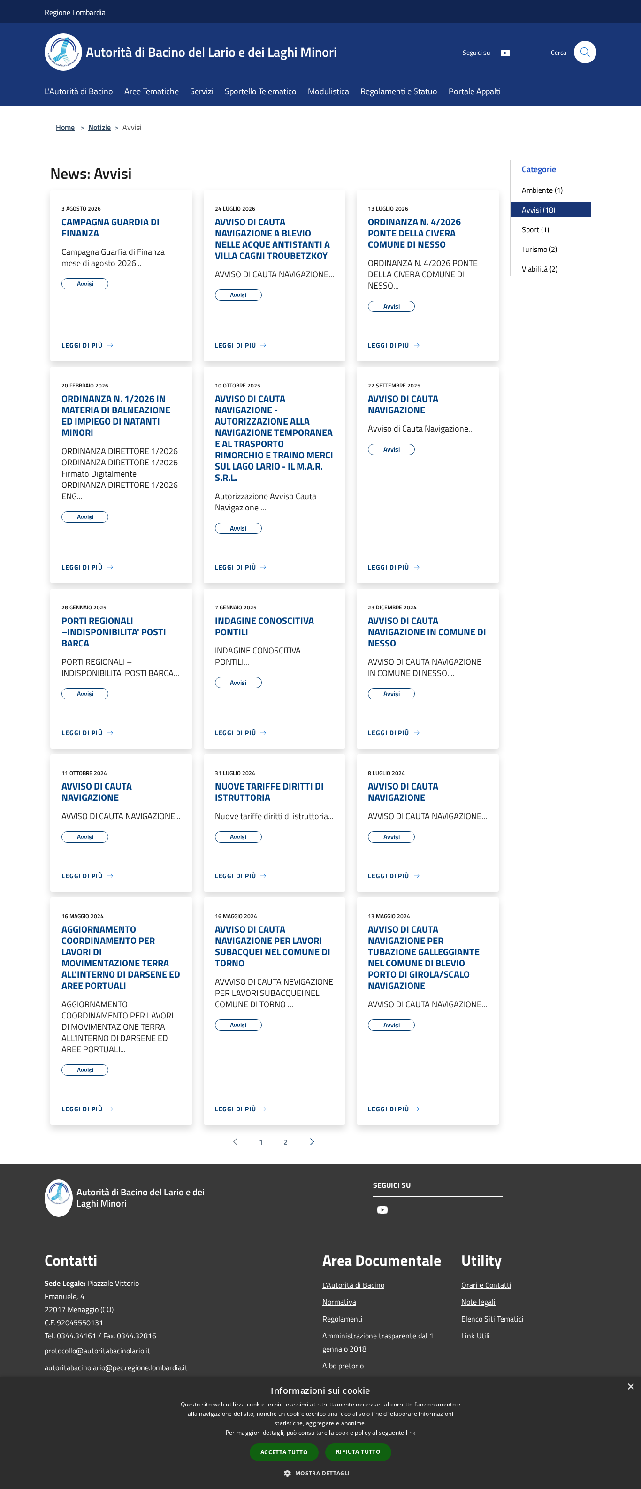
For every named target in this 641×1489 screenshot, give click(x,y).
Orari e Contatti (486, 1285)
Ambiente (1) (542, 190)
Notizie (99, 127)
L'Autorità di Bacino (353, 1285)
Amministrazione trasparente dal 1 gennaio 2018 (378, 1342)
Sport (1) (535, 229)
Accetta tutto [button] (284, 1452)
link (410, 1432)
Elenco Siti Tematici (492, 1318)
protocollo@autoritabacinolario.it (97, 1350)
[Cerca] (585, 52)
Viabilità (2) (539, 268)
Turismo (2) (539, 249)
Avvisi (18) (538, 209)
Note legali (478, 1301)
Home (65, 127)
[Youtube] (501, 52)
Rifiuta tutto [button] (358, 1452)
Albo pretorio (343, 1365)
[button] (320, 1473)
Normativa (339, 1301)
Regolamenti (342, 1318)
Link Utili (475, 1335)
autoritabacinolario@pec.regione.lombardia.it (108, 1367)
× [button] (630, 1386)
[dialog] (320, 1433)
